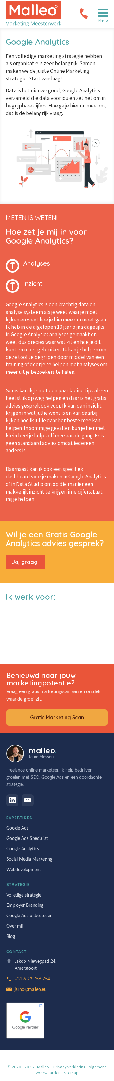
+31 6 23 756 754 (84, 13)
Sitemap (71, 1073)
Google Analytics (22, 849)
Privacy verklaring (69, 1067)
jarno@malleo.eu (31, 989)
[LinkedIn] (12, 800)
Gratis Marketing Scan (57, 717)
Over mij (14, 926)
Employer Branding (24, 905)
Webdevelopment (23, 870)
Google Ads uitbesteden (29, 916)
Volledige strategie (23, 895)
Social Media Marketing (29, 859)
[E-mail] (28, 800)
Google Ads (17, 828)
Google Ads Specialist (27, 838)
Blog (10, 936)
